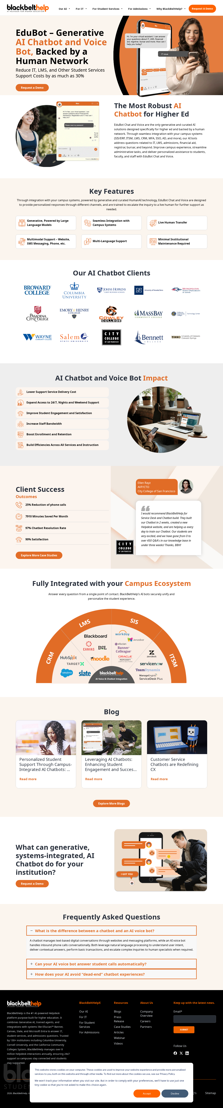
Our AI (63, 8)
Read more (28, 779)
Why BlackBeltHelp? (169, 8)
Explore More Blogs (111, 803)
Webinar (119, 1038)
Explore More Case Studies (39, 555)
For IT (80, 8)
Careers (145, 1021)
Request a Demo (32, 88)
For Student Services (106, 8)
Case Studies (122, 1027)
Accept (147, 1093)
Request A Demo (202, 8)
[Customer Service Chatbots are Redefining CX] (177, 737)
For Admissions (138, 8)
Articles (119, 1032)
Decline (175, 1093)
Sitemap (210, 1093)
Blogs (117, 1011)
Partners (146, 1027)
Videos (118, 1043)
